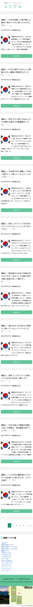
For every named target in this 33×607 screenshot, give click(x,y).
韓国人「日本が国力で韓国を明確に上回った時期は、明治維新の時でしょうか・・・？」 (16, 428)
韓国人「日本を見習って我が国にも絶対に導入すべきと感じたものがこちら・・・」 (16, 22)
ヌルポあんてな (6, 555)
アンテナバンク (6, 569)
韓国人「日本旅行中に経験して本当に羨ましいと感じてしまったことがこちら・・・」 (16, 174)
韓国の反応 (17, 30)
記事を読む (16, 56)
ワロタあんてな (6, 557)
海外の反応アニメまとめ (9, 549)
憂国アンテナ (5, 551)
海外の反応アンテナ (7, 545)
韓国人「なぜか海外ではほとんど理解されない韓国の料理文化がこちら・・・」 (16, 72)
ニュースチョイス (7, 563)
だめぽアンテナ (6, 553)
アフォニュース (6, 567)
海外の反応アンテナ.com (9, 547)
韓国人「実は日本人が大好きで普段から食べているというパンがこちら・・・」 (16, 328)
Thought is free (28, 581)
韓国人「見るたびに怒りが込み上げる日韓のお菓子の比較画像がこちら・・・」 (16, 122)
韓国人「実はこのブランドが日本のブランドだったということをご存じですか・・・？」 (16, 226)
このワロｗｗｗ (6, 565)
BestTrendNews (6, 561)
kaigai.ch (4, 543)
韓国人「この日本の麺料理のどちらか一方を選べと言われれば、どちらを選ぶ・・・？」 (16, 477)
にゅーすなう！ (6, 571)
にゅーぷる (4, 559)
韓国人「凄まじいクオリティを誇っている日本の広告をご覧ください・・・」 (16, 378)
